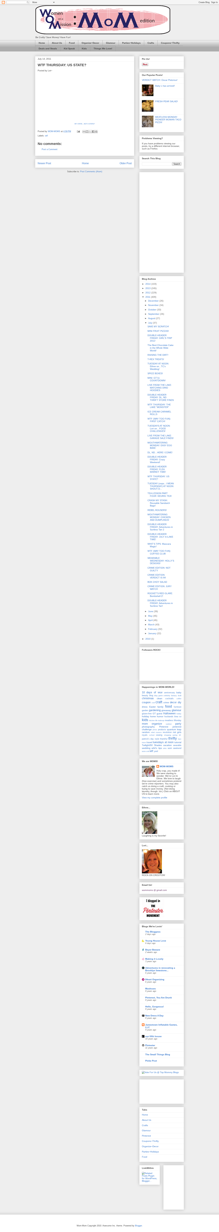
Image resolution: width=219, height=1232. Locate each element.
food (168, 706)
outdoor (169, 724)
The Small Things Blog (157, 1054)
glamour (176, 710)
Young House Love (155, 940)
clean (159, 698)
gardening (155, 710)
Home (42, 43)
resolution (167, 732)
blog (151, 695)
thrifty (172, 738)
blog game (158, 695)
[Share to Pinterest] (96, 131)
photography (148, 726)
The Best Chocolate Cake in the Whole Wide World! (160, 348)
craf (153, 703)
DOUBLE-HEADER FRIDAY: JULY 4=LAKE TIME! (160, 537)
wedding (146, 748)
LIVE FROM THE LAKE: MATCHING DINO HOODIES (159, 388)
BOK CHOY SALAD (157, 582)
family (160, 706)
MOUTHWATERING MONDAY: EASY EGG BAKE (159, 445)
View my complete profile (154, 797)
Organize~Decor (90, 43)
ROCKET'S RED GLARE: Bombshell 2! (160, 594)
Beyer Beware (152, 949)
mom (145, 723)
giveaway (166, 710)
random (146, 732)
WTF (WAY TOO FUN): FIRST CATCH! (159, 420)
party (178, 723)
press (155, 730)
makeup (161, 720)
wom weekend (174, 748)
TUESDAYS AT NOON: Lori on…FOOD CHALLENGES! (158, 428)
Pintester (150, 1045)
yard (156, 751)
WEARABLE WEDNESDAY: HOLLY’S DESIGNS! (160, 561)
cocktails (169, 698)
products (162, 729)
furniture (177, 707)
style (157, 739)
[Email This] (84, 131)
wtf (46, 135)
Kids (84, 48)
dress (144, 706)
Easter (152, 706)
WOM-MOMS (166, 766)
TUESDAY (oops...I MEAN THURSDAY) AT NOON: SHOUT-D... (160, 486)
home (153, 716)
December (153, 300)
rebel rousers (156, 732)
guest (159, 713)
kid (180, 717)
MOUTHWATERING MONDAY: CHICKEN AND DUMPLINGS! (159, 517)
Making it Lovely (154, 959)
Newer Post (44, 163)
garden (145, 710)
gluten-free (147, 714)
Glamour (110, 43)
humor (160, 716)
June (151, 611)
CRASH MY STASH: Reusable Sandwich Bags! (158, 503)
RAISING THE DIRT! (157, 355)
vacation (167, 745)
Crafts (150, 43)
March (151, 624)
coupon (146, 702)
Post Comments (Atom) (91, 171)
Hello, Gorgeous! (154, 1006)
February (153, 629)
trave (144, 742)
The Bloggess (152, 931)
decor (173, 702)
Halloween (169, 713)
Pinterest (163, 726)
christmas (148, 698)
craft (159, 702)
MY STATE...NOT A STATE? (85, 124)
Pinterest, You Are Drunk (158, 997)
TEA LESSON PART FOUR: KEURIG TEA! (159, 494)
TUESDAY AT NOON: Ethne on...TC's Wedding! (158, 366)
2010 (148, 639)
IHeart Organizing (154, 979)
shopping (167, 735)
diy (179, 702)
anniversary (169, 693)
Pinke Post (151, 1060)
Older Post (126, 163)
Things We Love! (103, 48)
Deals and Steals (48, 48)
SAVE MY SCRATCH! (158, 326)
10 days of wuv (152, 692)
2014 (148, 284)
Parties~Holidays (131, 43)
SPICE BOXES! (155, 373)
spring (175, 735)
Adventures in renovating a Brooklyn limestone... (160, 969)
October (152, 309)
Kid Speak (69, 48)
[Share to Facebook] (93, 131)
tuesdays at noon (163, 742)
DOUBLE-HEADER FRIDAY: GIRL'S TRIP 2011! (159, 338)
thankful (163, 739)
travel (149, 742)
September (154, 314)
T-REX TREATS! (155, 359)
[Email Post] (78, 131)
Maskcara (150, 988)
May (150, 616)
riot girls (177, 732)
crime (166, 702)
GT (154, 713)
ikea (176, 716)
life (156, 720)
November (153, 305)
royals (144, 735)
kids (145, 720)
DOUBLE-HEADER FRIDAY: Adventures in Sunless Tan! (160, 603)
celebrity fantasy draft (172, 695)
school (151, 735)
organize (157, 723)
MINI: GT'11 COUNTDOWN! (156, 379)
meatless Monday (173, 720)
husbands (168, 716)
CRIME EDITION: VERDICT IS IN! (156, 576)
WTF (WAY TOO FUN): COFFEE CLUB (159, 552)
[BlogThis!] (87, 131)
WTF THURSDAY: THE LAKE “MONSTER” (159, 406)
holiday (145, 716)
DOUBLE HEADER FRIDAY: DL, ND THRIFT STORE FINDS (160, 397)
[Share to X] (90, 131)
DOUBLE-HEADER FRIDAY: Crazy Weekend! (157, 459)
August (152, 318)
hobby (179, 714)
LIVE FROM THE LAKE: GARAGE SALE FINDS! (160, 437)
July (150, 322)
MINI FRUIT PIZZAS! (158, 331)
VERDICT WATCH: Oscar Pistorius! (159, 80)
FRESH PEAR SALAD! (166, 101)
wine (165, 748)
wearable (177, 745)
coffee (179, 699)
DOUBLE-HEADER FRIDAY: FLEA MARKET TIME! (157, 469)
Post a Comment (49, 149)
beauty (145, 695)
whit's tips (157, 748)
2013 (148, 288)
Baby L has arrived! (165, 86)
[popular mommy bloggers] (160, 1072)
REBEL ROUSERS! (157, 510)
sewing (159, 735)
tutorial (177, 742)
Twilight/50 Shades (152, 745)
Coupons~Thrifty (170, 43)
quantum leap (174, 729)
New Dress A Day (154, 1015)
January (152, 633)
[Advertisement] (155, 221)
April (150, 620)
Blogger (138, 1225)
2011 (148, 297)
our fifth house (153, 1036)
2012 (148, 292)
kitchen (152, 720)
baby (178, 692)
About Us (57, 43)
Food (72, 43)
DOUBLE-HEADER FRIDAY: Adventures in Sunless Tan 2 (160, 527)
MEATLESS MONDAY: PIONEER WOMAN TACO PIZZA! (168, 120)
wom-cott (145, 751)
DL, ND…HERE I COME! (160, 452)
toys (179, 739)
